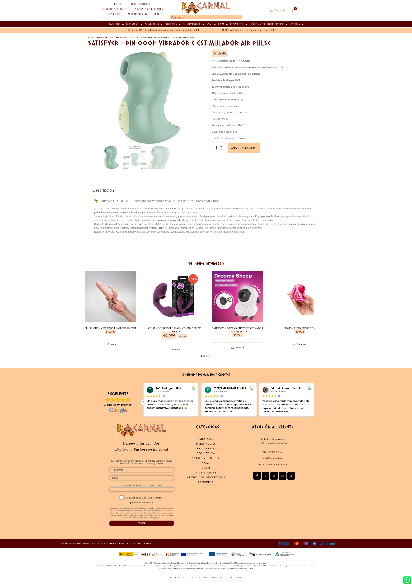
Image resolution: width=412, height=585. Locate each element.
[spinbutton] (218, 148)
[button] (222, 147)
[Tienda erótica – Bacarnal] (206, 8)
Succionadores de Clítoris (121, 37)
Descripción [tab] (103, 190)
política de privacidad (141, 502)
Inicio (90, 37)
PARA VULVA (101, 37)
